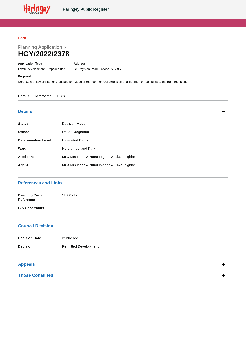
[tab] (23, 96)
